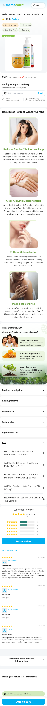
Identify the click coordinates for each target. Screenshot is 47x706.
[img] (7, 557)
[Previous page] (4, 5)
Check (40, 93)
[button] (3, 19)
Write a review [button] (23, 541)
